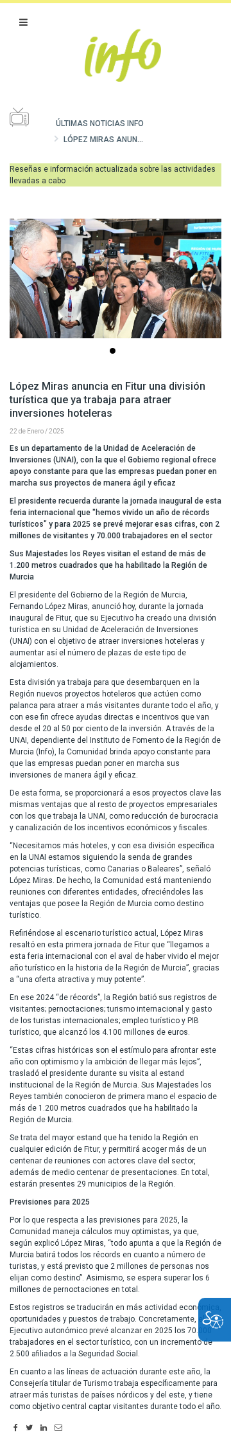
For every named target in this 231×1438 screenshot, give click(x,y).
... (115, 352)
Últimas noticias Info (100, 123)
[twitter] (29, 1428)
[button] (23, 22)
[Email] (58, 1428)
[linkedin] (44, 1428)
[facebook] (16, 1428)
